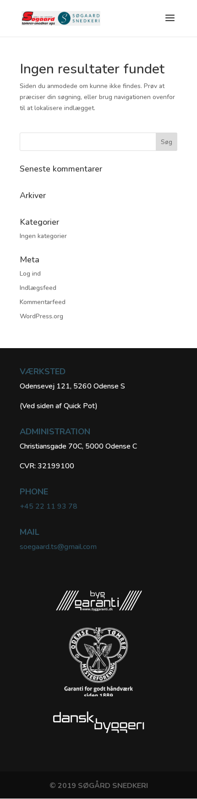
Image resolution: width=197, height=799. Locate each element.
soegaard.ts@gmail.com (58, 547)
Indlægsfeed (38, 287)
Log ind (30, 273)
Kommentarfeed (43, 302)
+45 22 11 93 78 (48, 506)
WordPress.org (41, 316)
